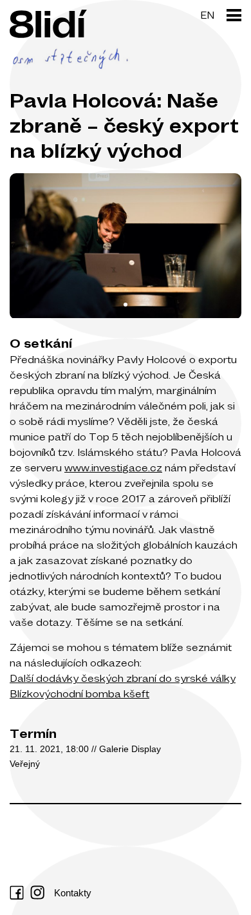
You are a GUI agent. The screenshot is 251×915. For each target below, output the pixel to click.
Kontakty (72, 892)
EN (207, 15)
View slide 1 (125, 305)
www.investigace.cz (113, 467)
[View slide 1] (125, 246)
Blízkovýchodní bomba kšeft (79, 693)
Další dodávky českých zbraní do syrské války (123, 678)
